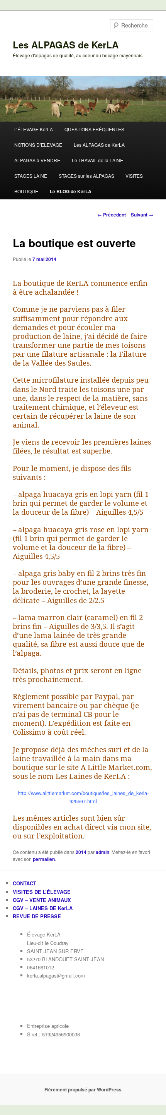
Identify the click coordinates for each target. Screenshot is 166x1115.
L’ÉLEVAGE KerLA (33, 129)
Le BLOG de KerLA (70, 191)
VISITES (134, 175)
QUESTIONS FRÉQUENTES (94, 129)
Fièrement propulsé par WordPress (83, 1089)
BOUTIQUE (26, 191)
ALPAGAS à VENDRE (37, 160)
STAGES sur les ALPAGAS (86, 175)
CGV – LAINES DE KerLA (43, 908)
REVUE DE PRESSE (37, 916)
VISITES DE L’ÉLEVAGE (42, 891)
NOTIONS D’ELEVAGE (38, 144)
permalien (44, 859)
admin (102, 852)
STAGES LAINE (30, 175)
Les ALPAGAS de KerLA (66, 44)
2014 (81, 852)
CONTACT (24, 883)
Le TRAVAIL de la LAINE (97, 160)
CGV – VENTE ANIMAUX (42, 900)
